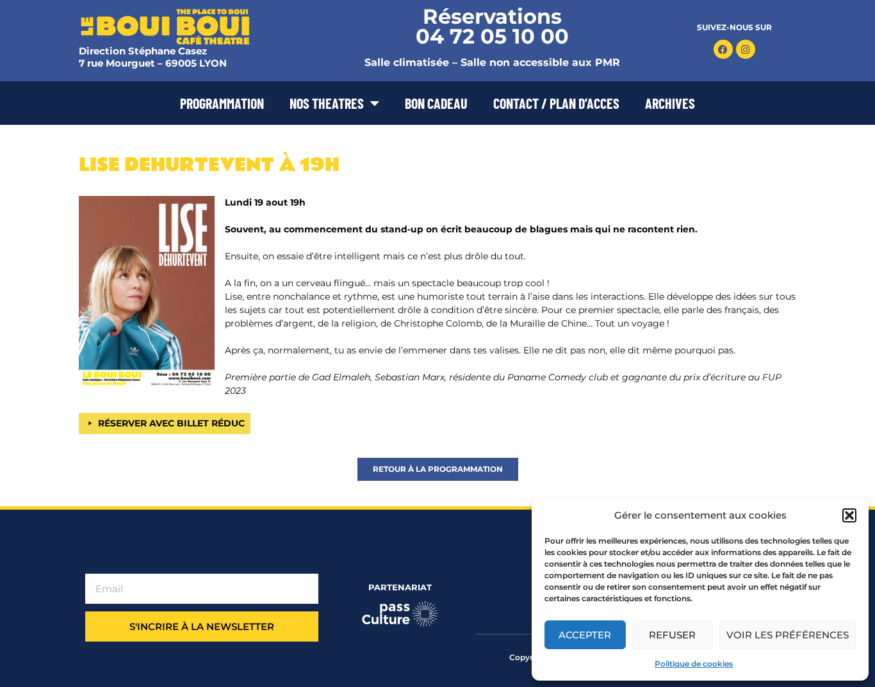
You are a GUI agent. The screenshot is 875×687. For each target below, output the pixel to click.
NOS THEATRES (327, 103)
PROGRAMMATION (222, 103)
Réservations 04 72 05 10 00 (492, 26)
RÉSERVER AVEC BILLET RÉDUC (171, 423)
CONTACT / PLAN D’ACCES (556, 103)
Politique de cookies (694, 663)
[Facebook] (723, 49)
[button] (849, 515)
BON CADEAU (436, 103)
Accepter (585, 635)
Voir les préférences (787, 635)
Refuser (672, 635)
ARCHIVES (670, 103)
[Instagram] (745, 49)
